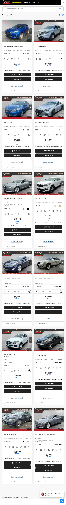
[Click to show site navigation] (63, 2)
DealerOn (14, 498)
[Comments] (29, 59)
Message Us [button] (17, 79)
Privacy (22, 498)
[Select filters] (60, 15)
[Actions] (29, 46)
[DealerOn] (8, 497)
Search (59, 8)
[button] (30, 31)
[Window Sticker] (61, 59)
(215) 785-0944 (17, 75)
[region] (17, 71)
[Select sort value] (62, 14)
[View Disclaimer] (18, 58)
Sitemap (18, 498)
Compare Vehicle (10, 90)
